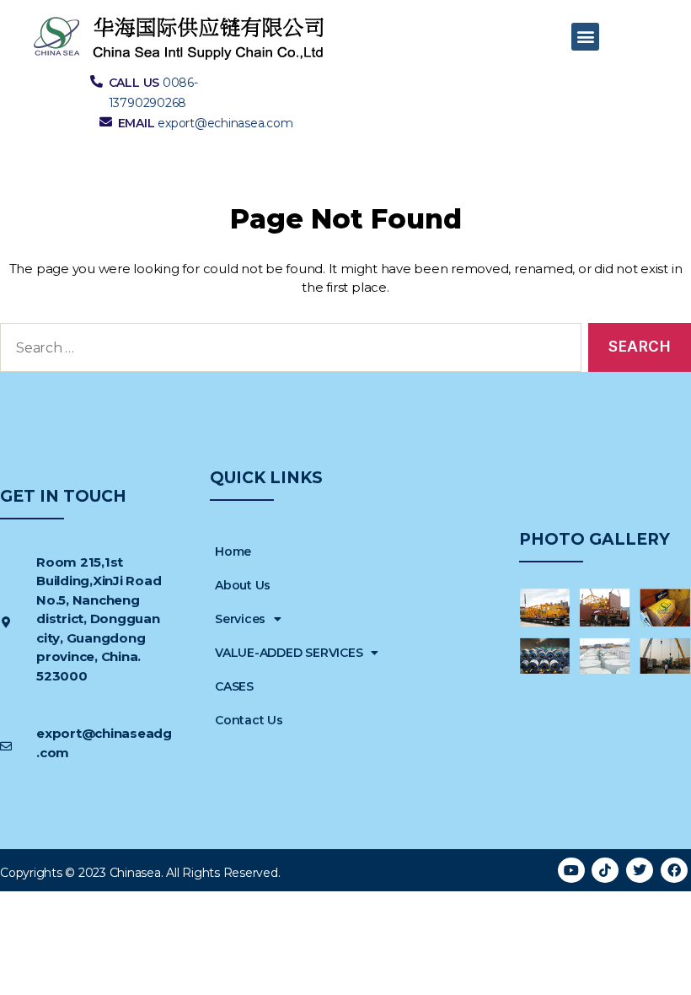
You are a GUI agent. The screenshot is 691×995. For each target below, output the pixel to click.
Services (240, 619)
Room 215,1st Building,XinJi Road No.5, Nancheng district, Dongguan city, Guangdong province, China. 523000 (98, 619)
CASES (234, 686)
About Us (243, 585)
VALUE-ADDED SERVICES (288, 652)
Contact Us (249, 720)
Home (233, 551)
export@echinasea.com (225, 123)
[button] (585, 37)
